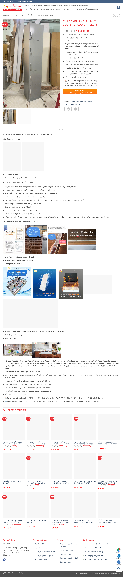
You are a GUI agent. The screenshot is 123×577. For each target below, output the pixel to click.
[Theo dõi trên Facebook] (4, 559)
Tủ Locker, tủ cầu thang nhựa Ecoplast (36, 15)
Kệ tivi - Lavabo (41, 559)
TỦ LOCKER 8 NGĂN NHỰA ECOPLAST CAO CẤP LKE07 (60, 443)
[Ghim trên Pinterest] (71, 109)
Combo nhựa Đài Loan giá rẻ (95, 552)
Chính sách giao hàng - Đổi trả (99, 573)
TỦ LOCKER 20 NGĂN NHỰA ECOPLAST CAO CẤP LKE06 (36, 482)
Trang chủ (8, 15)
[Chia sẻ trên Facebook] (64, 109)
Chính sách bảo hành (82, 573)
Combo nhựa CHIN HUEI (94, 548)
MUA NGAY (7, 450)
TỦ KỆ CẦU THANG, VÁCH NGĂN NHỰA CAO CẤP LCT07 (85, 482)
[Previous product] (118, 15)
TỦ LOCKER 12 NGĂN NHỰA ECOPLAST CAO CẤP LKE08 (83, 443)
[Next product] (114, 15)
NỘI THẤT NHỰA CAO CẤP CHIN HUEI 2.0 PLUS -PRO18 (43, 9)
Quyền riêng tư (115, 573)
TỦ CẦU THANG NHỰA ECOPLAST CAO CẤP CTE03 (60, 482)
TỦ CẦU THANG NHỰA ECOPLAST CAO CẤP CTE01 (107, 521)
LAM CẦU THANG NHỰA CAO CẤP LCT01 (36, 521)
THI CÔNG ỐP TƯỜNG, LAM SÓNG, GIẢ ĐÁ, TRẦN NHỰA (80, 9)
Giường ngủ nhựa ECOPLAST (96, 556)
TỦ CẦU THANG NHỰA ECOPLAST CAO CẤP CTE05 (83, 521)
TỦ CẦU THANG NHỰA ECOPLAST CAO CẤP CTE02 (107, 443)
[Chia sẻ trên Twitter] (68, 109)
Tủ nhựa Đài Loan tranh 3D (45, 552)
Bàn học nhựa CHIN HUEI (69, 558)
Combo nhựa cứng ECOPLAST (96, 544)
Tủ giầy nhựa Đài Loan (43, 548)
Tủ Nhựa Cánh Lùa (42, 544)
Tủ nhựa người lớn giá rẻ (44, 556)
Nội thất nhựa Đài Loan (33, 5)
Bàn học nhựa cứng (67, 554)
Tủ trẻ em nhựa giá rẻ (67, 550)
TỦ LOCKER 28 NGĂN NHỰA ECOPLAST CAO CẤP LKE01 (12, 521)
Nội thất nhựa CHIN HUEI (53, 5)
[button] (118, 7)
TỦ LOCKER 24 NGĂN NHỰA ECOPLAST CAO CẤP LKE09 (60, 521)
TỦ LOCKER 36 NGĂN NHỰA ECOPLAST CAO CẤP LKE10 (12, 443)
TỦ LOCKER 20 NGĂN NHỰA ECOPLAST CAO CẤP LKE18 (36, 443)
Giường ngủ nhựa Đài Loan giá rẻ (97, 559)
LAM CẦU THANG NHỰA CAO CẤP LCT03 (13, 482)
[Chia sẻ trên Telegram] (78, 109)
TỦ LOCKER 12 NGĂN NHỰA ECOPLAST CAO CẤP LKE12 (107, 482)
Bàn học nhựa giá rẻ (67, 562)
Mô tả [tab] (61, 130)
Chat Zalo (118, 558)
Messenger (118, 564)
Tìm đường (118, 552)
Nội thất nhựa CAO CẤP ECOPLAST (76, 5)
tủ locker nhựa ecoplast (73, 104)
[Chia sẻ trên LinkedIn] (75, 109)
